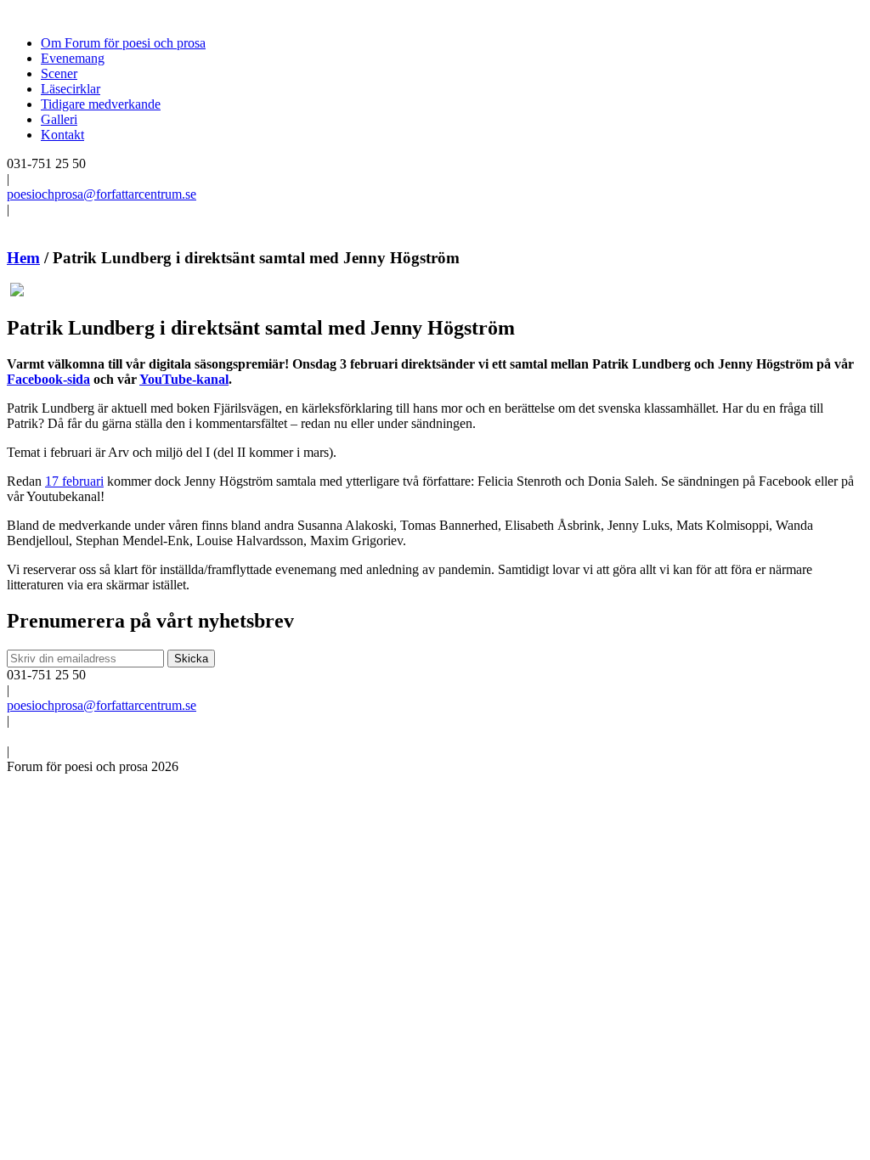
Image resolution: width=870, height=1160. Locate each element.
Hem (23, 258)
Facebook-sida (48, 379)
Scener (59, 73)
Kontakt (62, 134)
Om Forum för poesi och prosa (123, 43)
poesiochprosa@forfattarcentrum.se (101, 194)
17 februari (74, 481)
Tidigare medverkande (101, 104)
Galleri (59, 119)
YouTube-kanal (184, 379)
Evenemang (73, 58)
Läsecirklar (70, 89)
